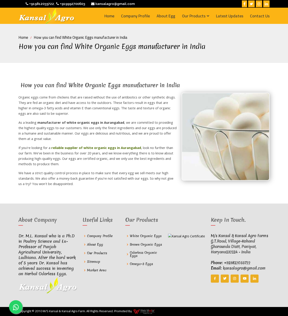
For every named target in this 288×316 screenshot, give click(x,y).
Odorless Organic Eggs (143, 254)
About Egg (166, 16)
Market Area (96, 270)
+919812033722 (41, 4)
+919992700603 (72, 4)
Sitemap (93, 261)
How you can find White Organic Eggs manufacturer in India (80, 37)
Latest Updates (229, 16)
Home (109, 16)
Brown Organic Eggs (146, 244)
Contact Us (260, 16)
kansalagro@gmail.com (114, 4)
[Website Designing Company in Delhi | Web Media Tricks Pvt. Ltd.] (144, 311)
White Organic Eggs (146, 236)
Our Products (97, 253)
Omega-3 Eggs (141, 264)
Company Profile (135, 16)
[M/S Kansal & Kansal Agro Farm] (46, 16)
